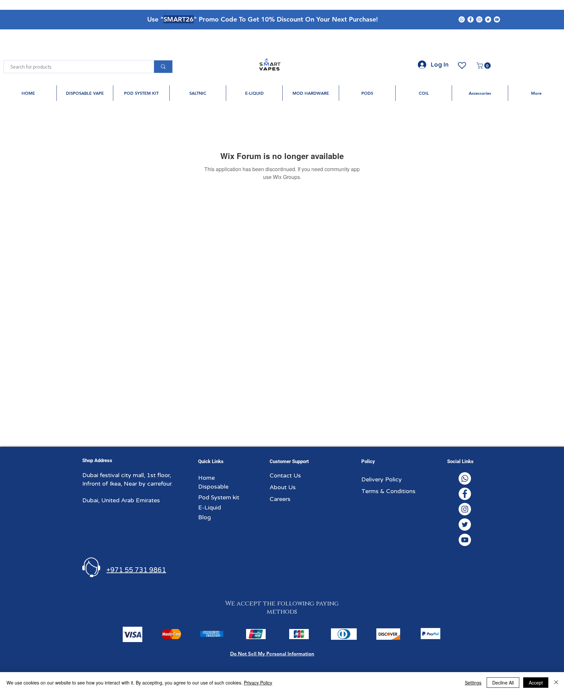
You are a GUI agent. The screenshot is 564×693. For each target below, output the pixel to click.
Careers (280, 499)
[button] (484, 65)
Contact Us (285, 475)
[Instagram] (479, 19)
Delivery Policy (381, 479)
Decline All (503, 682)
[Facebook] (470, 19)
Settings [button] (473, 682)
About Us (283, 487)
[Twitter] (488, 19)
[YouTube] (497, 19)
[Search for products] (163, 66)
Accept (536, 682)
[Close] (556, 682)
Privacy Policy (258, 682)
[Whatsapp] (462, 19)
